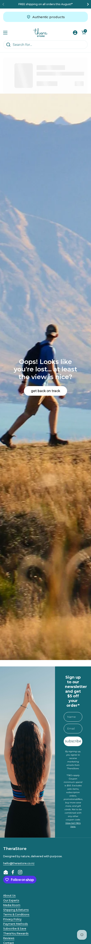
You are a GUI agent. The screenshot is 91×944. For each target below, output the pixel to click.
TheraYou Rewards (16, 933)
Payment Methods (15, 923)
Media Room (11, 905)
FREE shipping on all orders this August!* (45, 4)
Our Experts (11, 900)
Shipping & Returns (16, 909)
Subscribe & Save (14, 928)
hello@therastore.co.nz (18, 863)
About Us (9, 895)
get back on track (45, 391)
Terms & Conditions (16, 914)
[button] (83, 32)
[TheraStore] (40, 32)
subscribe (73, 741)
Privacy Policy (12, 919)
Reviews (8, 938)
